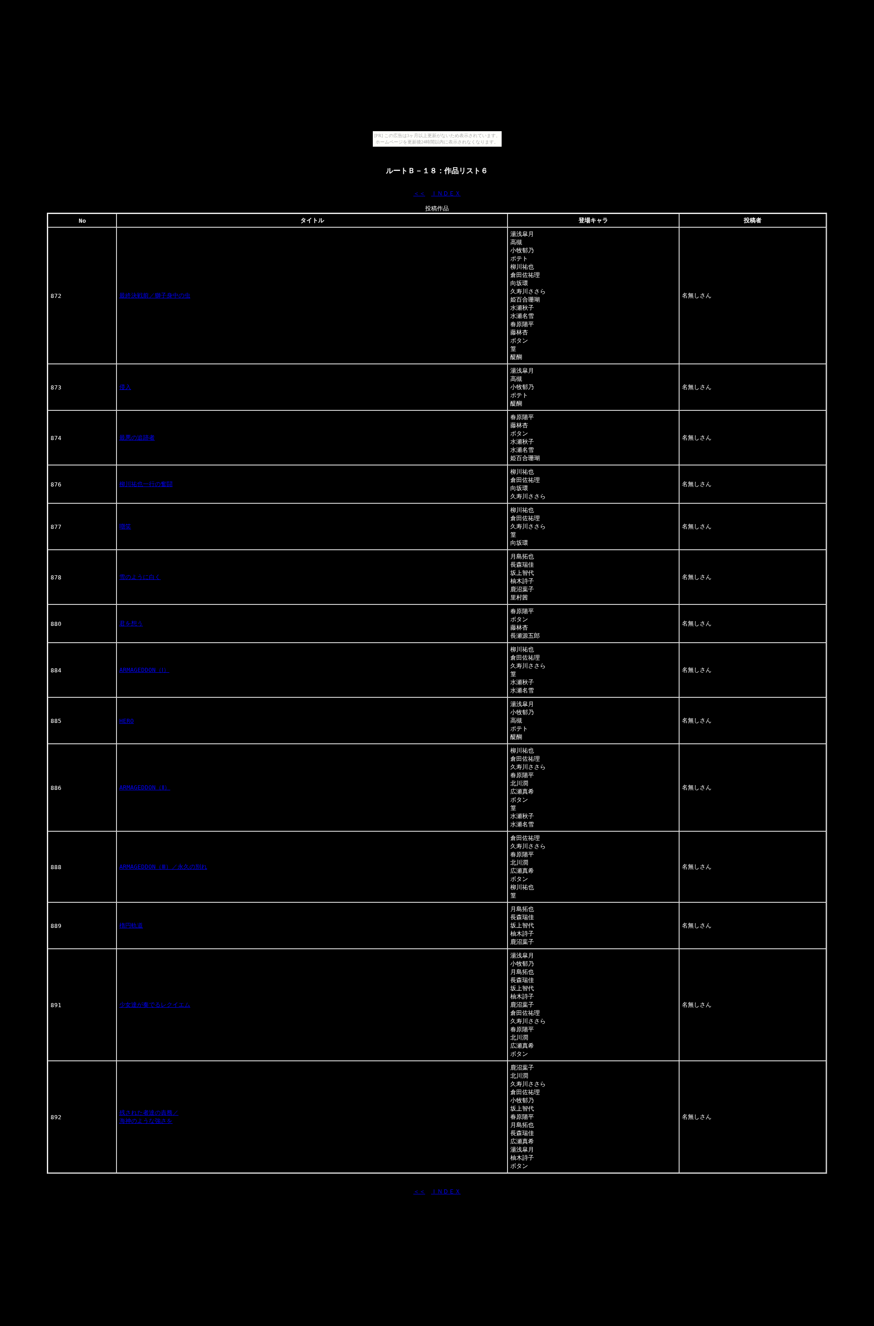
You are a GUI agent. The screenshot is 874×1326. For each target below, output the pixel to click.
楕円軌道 (131, 925)
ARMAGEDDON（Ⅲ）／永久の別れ (163, 866)
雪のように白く (140, 576)
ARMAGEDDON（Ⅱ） (144, 787)
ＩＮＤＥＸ (446, 193)
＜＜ (419, 193)
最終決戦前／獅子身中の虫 (154, 295)
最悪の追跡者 (137, 437)
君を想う (131, 623)
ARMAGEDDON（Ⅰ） (144, 669)
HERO (126, 720)
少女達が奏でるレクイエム (154, 1004)
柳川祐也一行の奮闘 (146, 484)
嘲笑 (125, 526)
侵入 (125, 387)
